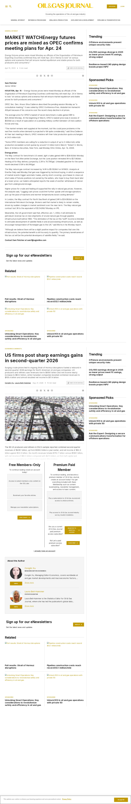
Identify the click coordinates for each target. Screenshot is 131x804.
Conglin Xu (9, 383)
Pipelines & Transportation (108, 20)
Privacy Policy (66, 799)
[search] (10, 6)
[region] (65, 800)
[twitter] (44, 76)
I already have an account (44, 551)
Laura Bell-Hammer (23, 383)
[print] (83, 76)
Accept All (121, 800)
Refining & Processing (37, 20)
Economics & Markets (13, 348)
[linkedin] (41, 76)
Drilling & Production (58, 20)
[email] (52, 76)
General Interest (18, 20)
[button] (6, 6)
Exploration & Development (82, 20)
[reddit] (48, 76)
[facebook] (37, 76)
